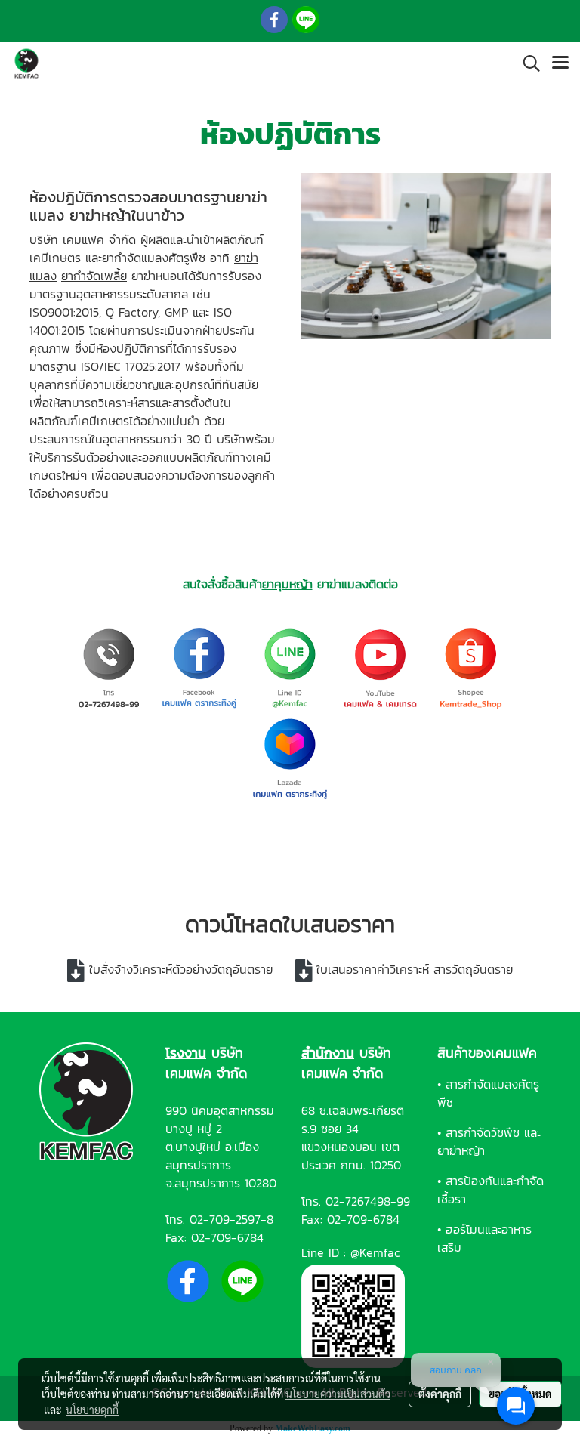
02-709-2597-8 (231, 1219)
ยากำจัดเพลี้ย (94, 276)
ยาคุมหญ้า (287, 584)
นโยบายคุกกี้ (92, 1409)
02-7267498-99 (367, 1201)
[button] (526, 63)
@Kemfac (375, 1252)
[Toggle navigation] (560, 63)
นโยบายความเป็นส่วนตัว (337, 1393)
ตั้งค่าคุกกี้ (439, 1393)
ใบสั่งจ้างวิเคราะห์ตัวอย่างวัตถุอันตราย (181, 969)
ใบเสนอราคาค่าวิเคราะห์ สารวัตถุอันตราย (414, 969)
